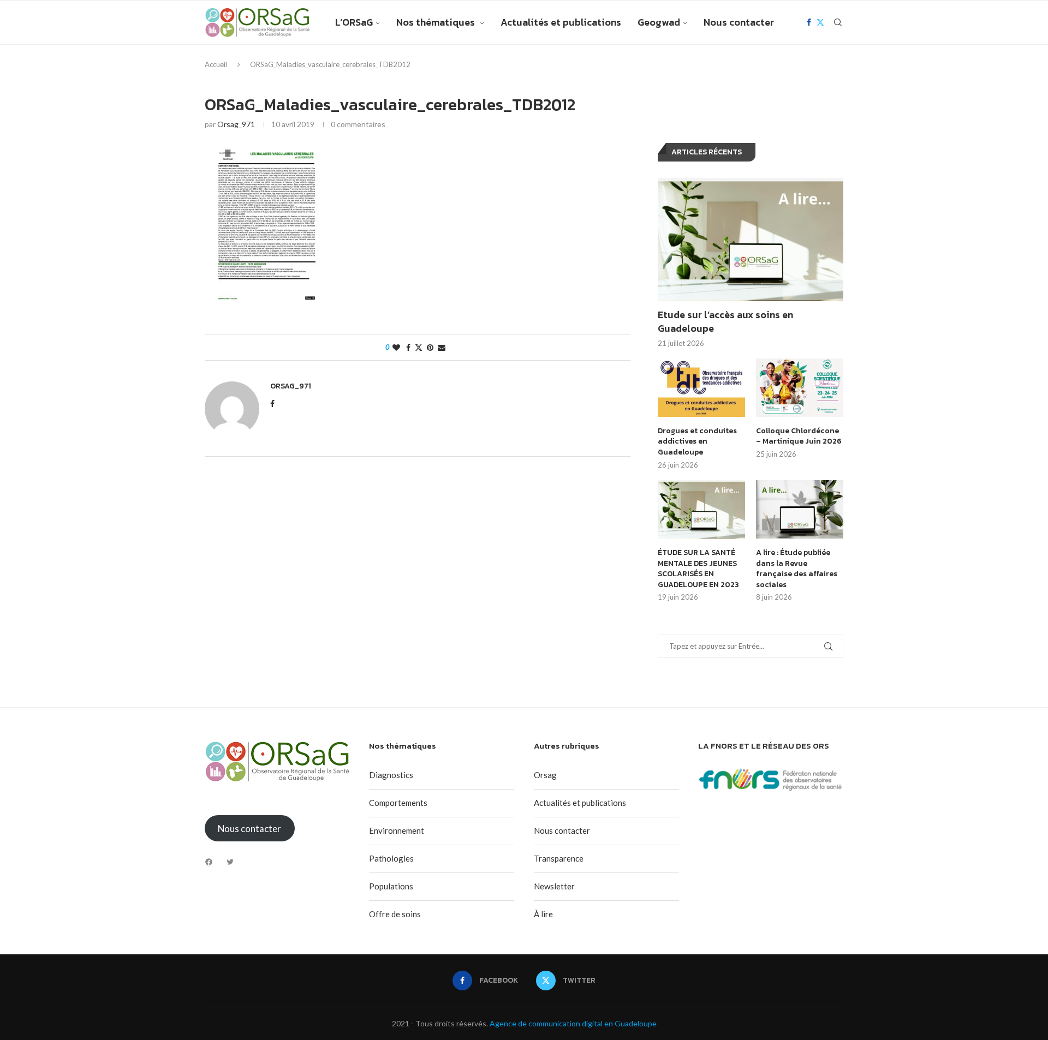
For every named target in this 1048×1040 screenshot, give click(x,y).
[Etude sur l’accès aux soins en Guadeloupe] (750, 240)
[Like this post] (396, 347)
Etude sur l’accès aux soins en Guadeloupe (725, 321)
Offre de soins (395, 914)
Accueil (216, 64)
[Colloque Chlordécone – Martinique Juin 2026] (799, 387)
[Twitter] (820, 22)
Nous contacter (739, 22)
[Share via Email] (441, 347)
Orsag (545, 775)
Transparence (558, 858)
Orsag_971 (236, 124)
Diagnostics (391, 775)
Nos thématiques (436, 22)
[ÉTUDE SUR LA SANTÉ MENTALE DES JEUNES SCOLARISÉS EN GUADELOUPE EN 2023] (701, 509)
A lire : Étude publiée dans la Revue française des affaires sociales (796, 568)
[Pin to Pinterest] (430, 347)
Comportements (398, 803)
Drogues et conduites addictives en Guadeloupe (697, 442)
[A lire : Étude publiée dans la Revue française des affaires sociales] (799, 509)
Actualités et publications (561, 22)
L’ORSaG (354, 22)
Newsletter (554, 886)
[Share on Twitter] (418, 347)
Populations (391, 886)
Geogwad (659, 22)
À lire (543, 914)
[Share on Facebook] (408, 347)
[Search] (837, 22)
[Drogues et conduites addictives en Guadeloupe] (701, 387)
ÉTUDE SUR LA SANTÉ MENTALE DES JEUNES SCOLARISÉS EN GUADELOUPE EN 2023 (698, 568)
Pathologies (391, 858)
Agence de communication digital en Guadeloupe (573, 1023)
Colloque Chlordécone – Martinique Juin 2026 (799, 436)
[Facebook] (809, 22)
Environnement (396, 830)
